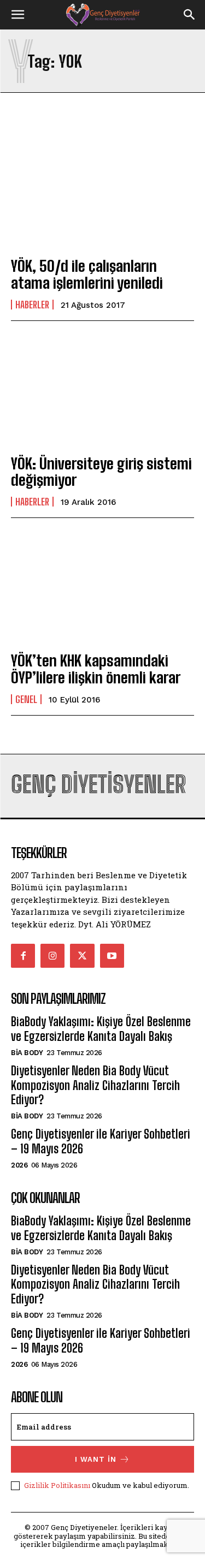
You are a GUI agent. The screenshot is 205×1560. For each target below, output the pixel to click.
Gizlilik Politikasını (57, 1485)
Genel (26, 699)
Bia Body (27, 1053)
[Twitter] (82, 956)
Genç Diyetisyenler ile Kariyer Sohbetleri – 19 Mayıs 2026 (100, 1141)
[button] (17, 14)
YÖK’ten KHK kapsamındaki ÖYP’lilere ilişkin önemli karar (95, 669)
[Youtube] (112, 956)
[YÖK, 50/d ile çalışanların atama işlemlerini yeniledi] (102, 192)
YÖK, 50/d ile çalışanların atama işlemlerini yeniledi (87, 274)
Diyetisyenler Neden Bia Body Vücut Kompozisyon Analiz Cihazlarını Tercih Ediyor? (95, 1085)
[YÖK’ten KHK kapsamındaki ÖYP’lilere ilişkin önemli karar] (102, 586)
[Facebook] (23, 956)
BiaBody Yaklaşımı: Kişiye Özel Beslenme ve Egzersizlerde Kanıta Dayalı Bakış (101, 1028)
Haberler (32, 304)
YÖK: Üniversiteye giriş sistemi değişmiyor (101, 472)
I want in (95, 1459)
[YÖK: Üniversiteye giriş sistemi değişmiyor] (102, 389)
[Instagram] (52, 956)
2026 (19, 1165)
